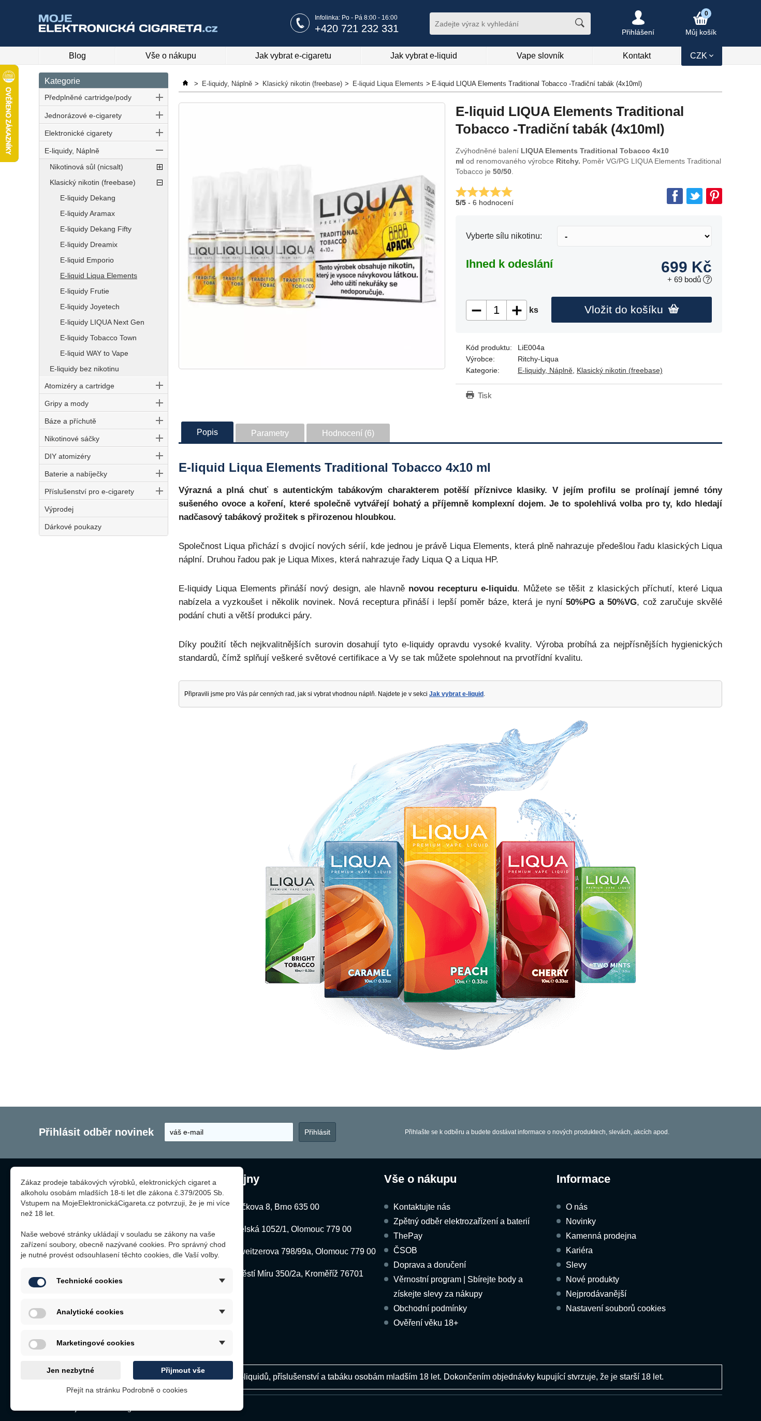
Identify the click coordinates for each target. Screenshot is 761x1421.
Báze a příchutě (70, 421)
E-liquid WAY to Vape (94, 353)
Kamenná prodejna (601, 1235)
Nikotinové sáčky (72, 438)
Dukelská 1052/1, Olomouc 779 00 (288, 1229)
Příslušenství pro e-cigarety (89, 491)
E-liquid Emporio (87, 260)
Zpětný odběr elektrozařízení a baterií (461, 1221)
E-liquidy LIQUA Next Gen (102, 322)
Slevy (576, 1264)
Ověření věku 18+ (425, 1322)
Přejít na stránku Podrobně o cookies (126, 1390)
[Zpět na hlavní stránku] (186, 84)
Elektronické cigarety (78, 133)
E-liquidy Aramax (87, 213)
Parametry (270, 433)
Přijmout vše (183, 1370)
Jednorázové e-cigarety (83, 115)
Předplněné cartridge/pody (88, 97)
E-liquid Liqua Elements (98, 275)
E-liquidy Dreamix (89, 244)
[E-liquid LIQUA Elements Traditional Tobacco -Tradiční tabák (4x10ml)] (312, 236)
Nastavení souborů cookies (616, 1308)
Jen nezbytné (70, 1370)
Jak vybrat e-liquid (423, 55)
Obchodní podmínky (430, 1308)
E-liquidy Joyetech (90, 306)
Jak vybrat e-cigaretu (293, 55)
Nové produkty (592, 1279)
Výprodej (59, 509)
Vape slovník (540, 55)
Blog (77, 55)
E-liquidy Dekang (87, 198)
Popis (207, 432)
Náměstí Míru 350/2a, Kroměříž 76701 (294, 1273)
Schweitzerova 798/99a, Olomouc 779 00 (300, 1251)
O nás (577, 1206)
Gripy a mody (67, 403)
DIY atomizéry (68, 456)
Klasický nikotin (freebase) (93, 182)
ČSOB (405, 1250)
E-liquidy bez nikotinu (84, 369)
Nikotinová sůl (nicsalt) (86, 167)
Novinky (581, 1221)
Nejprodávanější (596, 1293)
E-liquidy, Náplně (72, 151)
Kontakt (637, 55)
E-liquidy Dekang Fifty (95, 229)
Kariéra (579, 1250)
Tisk (485, 395)
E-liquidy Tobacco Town (98, 338)
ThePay (407, 1235)
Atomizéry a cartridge (79, 386)
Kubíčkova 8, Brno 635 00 (272, 1206)
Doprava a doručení (429, 1264)
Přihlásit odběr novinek (96, 1132)
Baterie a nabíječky (76, 474)
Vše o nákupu (170, 55)
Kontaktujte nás (421, 1206)
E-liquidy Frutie (84, 291)
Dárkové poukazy (73, 527)
